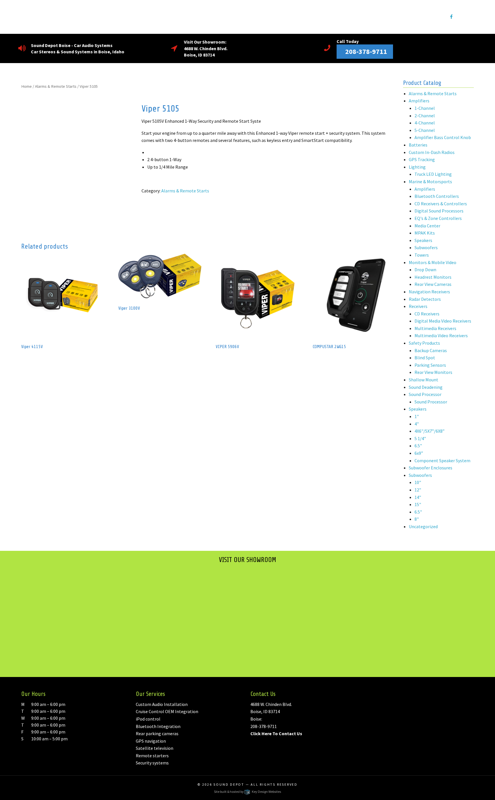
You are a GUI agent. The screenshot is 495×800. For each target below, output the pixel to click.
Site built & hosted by (247, 791)
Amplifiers (419, 101)
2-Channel (425, 115)
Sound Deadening (426, 387)
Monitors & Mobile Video (432, 262)
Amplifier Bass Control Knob (443, 137)
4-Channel (425, 123)
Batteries (418, 145)
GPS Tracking (422, 159)
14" (418, 497)
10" (418, 482)
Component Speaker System (442, 460)
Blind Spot (425, 357)
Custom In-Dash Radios (432, 152)
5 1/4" (420, 438)
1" (417, 416)
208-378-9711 (263, 726)
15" (418, 504)
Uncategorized (423, 526)
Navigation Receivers (429, 291)
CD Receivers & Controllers (441, 203)
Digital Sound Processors (439, 211)
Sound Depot (228, 784)
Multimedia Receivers (435, 328)
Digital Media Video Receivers (443, 321)
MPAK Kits (425, 233)
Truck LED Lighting (433, 174)
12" (418, 490)
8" (417, 519)
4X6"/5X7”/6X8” (430, 431)
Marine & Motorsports (430, 181)
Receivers (418, 306)
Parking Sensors (430, 365)
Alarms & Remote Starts (55, 86)
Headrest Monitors (433, 277)
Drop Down (425, 269)
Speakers (423, 240)
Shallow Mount (423, 380)
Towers (422, 255)
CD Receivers (427, 314)
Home (26, 86)
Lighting (417, 167)
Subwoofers (426, 247)
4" (417, 424)
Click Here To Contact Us (276, 733)
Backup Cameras (431, 350)
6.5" (418, 445)
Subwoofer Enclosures (430, 468)
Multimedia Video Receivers (441, 335)
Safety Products (424, 343)
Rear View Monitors (433, 372)
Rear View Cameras (433, 284)
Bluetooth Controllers (437, 196)
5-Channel (425, 130)
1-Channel (425, 108)
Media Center (427, 226)
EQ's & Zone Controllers (438, 218)
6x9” (419, 453)
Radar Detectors (425, 299)
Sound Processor (425, 394)
